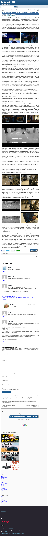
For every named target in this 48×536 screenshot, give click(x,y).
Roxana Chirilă (4, 501)
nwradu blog (11, 528)
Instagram (10, 514)
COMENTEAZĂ (34, 250)
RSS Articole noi (14, 514)
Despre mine (3, 511)
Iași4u (2, 482)
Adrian (10, 267)
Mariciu (2, 485)
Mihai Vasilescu (4, 487)
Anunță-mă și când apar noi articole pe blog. (11, 389)
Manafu (2, 484)
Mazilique (3, 500)
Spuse (2, 502)
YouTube (2, 514)
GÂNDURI (8, 15)
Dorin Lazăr (3, 478)
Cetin (2, 496)
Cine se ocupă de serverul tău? (13, 521)
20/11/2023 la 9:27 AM (35, 285)
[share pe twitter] (8, 250)
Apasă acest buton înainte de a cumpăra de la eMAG (24, 416)
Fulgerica (3, 499)
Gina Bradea (3, 481)
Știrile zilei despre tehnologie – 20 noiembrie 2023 (33, 10)
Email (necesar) (5, 380)
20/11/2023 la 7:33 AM (35, 276)
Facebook (6, 514)
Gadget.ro (3, 479)
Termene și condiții (4, 533)
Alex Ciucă (3, 476)
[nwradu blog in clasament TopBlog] (24, 425)
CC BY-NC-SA (6, 531)
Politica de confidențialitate (12, 533)
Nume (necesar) (5, 376)
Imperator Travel (4, 483)
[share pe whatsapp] (13, 250)
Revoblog (3, 488)
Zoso (2, 490)
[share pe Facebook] (3, 250)
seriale (7, 253)
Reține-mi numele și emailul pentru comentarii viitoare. (13, 388)
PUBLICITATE (13, 15)
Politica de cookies (20, 533)
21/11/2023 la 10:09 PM (31, 304)
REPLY (4, 271)
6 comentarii (18, 15)
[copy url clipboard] (18, 250)
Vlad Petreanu (4, 489)
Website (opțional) (5, 384)
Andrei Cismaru (4, 477)
